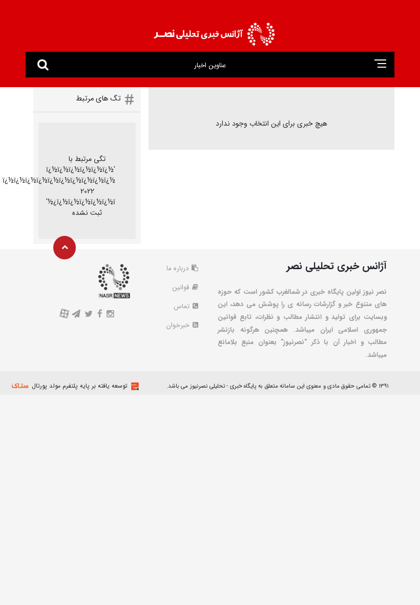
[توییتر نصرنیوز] (88, 315)
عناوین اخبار (209, 65)
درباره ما (178, 268)
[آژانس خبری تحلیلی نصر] (214, 31)
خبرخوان (179, 325)
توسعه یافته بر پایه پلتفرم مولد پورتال (80, 386)
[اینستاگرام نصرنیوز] (110, 315)
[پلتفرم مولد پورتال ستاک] (134, 386)
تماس (183, 306)
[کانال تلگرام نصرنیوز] (76, 315)
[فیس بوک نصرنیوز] (99, 315)
